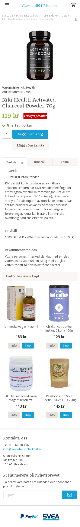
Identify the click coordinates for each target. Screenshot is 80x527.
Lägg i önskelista (30, 145)
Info (14, 345)
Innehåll (39, 161)
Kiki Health (18, 87)
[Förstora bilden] (40, 55)
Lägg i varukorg (30, 134)
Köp (28, 345)
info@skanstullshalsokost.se (22, 449)
